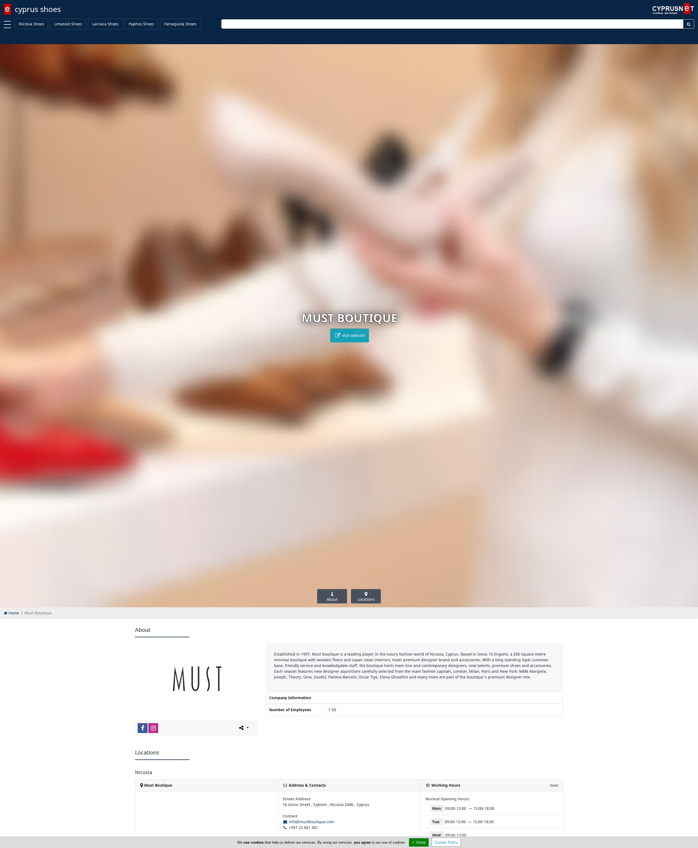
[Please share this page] (243, 727)
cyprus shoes (38, 9)
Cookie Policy (446, 842)
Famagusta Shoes (180, 24)
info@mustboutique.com (311, 821)
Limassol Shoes (68, 24)
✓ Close (419, 842)
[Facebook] (143, 728)
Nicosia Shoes (31, 24)
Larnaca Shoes (105, 24)
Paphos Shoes (141, 24)
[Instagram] (153, 728)
